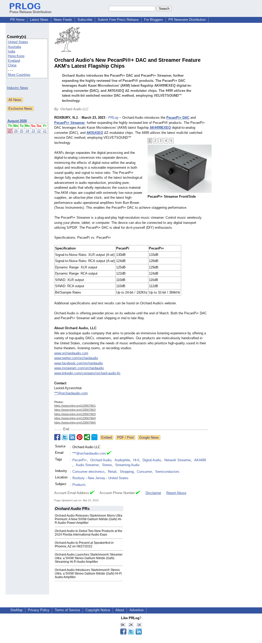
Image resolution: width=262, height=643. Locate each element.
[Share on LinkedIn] (72, 437)
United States (18, 42)
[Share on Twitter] (65, 437)
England (14, 61)
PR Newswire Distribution (187, 20)
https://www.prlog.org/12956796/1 (75, 405)
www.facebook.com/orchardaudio (78, 363)
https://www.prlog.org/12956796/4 (75, 418)
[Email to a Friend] (94, 437)
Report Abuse (176, 493)
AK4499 (200, 460)
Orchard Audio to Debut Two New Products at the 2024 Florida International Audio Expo (88, 532)
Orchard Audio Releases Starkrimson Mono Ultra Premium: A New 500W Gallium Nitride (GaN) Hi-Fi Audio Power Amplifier (88, 519)
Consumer (144, 472)
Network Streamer (177, 460)
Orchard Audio (100, 460)
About (119, 610)
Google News (149, 437)
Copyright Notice (97, 610)
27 (10, 131)
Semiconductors (167, 472)
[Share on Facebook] (57, 437)
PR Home (17, 20)
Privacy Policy (38, 610)
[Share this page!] (131, 633)
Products (79, 485)
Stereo (107, 465)
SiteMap (16, 610)
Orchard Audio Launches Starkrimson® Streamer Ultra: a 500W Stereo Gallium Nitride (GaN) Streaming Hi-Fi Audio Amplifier (89, 558)
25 (21, 131)
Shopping (127, 472)
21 (45, 131)
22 (39, 131)
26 (16, 131)
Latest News (39, 20)
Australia (14, 47)
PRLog (113, 117)
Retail (112, 472)
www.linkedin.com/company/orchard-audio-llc (87, 373)
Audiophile (122, 460)
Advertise (136, 610)
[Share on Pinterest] (80, 437)
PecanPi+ (79, 460)
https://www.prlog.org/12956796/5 (75, 422)
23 (33, 131)
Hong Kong (16, 56)
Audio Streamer (87, 465)
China (12, 65)
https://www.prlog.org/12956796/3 (75, 414)
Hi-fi (136, 460)
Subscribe (85, 20)
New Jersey (96, 478)
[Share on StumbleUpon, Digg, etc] (87, 437)
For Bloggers (153, 20)
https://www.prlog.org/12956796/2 (75, 409)
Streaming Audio (127, 465)
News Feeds (63, 20)
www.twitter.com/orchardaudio (76, 358)
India (11, 51)
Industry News (17, 88)
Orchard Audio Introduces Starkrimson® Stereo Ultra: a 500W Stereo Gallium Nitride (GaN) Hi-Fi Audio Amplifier (88, 573)
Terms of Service (67, 610)
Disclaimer (153, 493)
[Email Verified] (109, 453)
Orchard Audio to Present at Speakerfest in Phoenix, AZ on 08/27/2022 (84, 544)
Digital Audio (152, 460)
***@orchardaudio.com (71, 393)
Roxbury (78, 478)
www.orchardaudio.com (71, 353)
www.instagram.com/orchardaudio (79, 368)
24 (27, 131)
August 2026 (17, 121)
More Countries (19, 75)
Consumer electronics (88, 472)
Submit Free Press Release (118, 20)
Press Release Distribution (30, 12)
